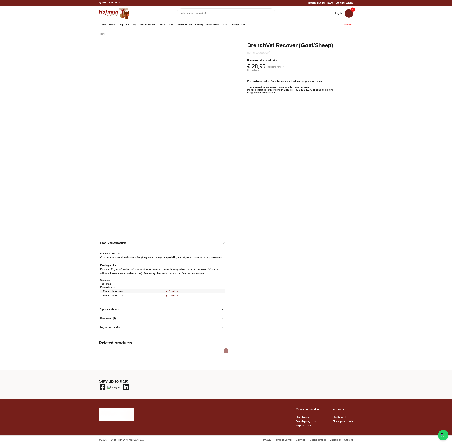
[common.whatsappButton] (443, 435)
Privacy (267, 439)
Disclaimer (335, 439)
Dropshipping (303, 417)
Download (173, 291)
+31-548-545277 (303, 89)
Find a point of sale (111, 2)
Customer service (344, 3)
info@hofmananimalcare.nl (261, 92)
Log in (338, 13)
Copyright (301, 439)
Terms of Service (284, 439)
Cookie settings (318, 439)
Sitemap (348, 439)
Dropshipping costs (306, 421)
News (330, 3)
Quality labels (340, 417)
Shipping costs (303, 425)
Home (102, 33)
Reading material (316, 3)
